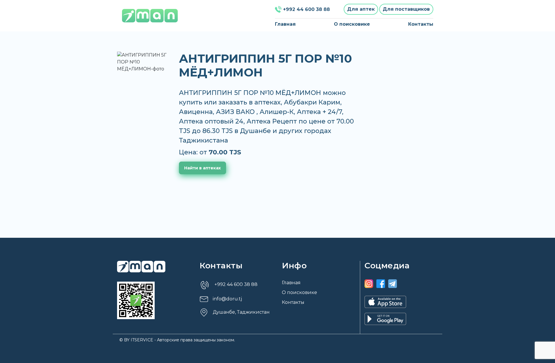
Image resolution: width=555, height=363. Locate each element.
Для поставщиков (406, 9)
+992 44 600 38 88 (306, 9)
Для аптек (361, 9)
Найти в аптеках (202, 168)
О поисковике (352, 24)
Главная (285, 24)
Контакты (420, 24)
